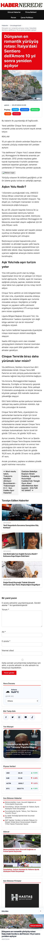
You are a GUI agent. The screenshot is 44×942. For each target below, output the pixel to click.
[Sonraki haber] (37, 734)
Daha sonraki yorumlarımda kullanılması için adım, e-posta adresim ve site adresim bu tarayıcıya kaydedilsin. (21, 665)
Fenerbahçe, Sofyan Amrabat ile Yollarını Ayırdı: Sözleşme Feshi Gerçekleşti (22, 807)
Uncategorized (15, 25)
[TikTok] (32, 717)
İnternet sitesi (8, 650)
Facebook (24, 109)
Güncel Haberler (14, 12)
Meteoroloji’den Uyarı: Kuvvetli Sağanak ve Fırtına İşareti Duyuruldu (20, 803)
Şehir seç (10, 696)
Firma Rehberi (30, 12)
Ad (4, 632)
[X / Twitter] (12, 717)
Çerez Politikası (27, 17)
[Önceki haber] (32, 734)
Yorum (5, 609)
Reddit (8, 114)
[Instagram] (19, 717)
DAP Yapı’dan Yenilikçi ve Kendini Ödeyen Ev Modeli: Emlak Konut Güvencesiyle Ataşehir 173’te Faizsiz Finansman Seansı (21, 822)
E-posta (6, 641)
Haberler (5, 25)
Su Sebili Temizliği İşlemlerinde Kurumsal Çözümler (19, 816)
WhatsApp (35, 109)
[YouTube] (25, 717)
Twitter (15, 109)
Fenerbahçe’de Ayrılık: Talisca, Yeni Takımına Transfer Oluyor (21, 812)
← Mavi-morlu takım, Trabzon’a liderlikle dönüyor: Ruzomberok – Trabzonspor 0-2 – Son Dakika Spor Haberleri (9, 482)
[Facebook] (6, 717)
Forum (13, 17)
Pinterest (16, 114)
